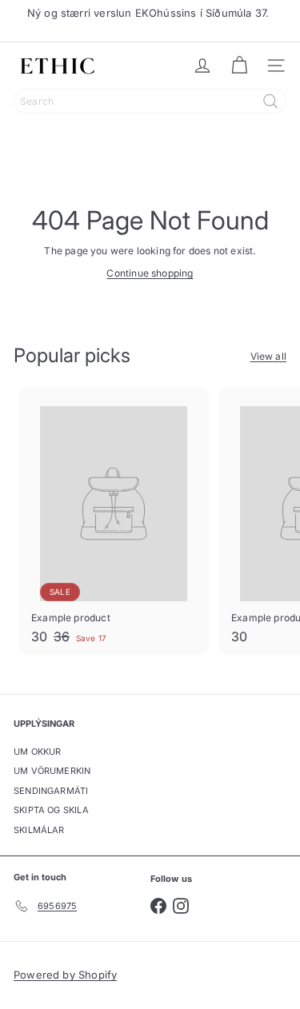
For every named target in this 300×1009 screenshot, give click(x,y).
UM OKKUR (37, 751)
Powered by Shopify (65, 974)
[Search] (270, 101)
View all (268, 356)
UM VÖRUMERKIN (52, 770)
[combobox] (150, 101)
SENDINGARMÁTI (51, 790)
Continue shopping (149, 273)
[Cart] (239, 65)
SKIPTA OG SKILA (51, 810)
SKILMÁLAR (39, 830)
